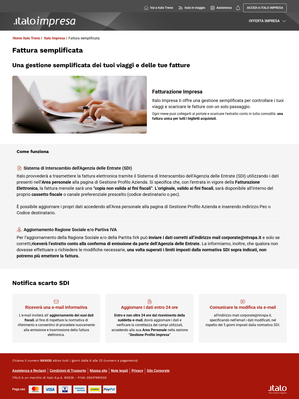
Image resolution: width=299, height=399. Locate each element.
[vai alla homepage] (44, 21)
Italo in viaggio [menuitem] (195, 7)
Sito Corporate (158, 371)
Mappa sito (98, 371)
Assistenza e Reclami (29, 371)
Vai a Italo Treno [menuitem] (161, 7)
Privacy (137, 371)
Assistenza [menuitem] (224, 7)
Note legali (119, 371)
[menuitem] (238, 8)
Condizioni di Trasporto (68, 371)
